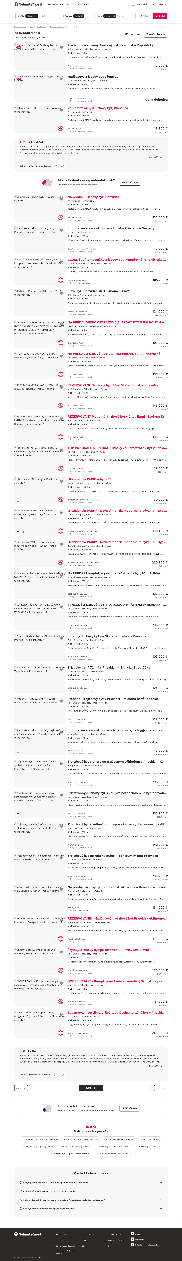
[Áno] (55, 166)
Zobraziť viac (155, 157)
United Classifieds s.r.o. (35, 1258)
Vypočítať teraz (130, 182)
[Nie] (62, 166)
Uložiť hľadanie (157, 34)
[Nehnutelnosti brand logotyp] (28, 4)
